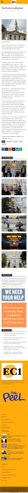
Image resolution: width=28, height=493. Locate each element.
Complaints (4, 425)
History (19, 439)
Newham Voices (14, 492)
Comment (9, 444)
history (20, 141)
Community (10, 439)
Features (14, 236)
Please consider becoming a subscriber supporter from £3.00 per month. (13, 287)
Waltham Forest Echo (16, 488)
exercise (16, 141)
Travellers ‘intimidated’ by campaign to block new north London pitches (14, 168)
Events (8, 236)
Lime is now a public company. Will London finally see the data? (15, 459)
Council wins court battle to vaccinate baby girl (16, 436)
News (3, 5)
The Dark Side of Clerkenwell (14, 440)
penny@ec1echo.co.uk (10, 469)
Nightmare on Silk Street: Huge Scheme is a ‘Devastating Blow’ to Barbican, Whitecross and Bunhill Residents (16, 447)
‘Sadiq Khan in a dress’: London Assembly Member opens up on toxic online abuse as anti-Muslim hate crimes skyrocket (14, 223)
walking (4, 144)
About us (4, 414)
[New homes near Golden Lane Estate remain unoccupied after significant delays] (4, 452)
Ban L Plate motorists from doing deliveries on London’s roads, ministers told (14, 186)
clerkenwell (9, 141)
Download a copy (6, 427)
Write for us (4, 417)
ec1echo (9, 477)
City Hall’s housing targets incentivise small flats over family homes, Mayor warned (14, 204)
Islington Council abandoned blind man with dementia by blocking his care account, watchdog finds (14, 259)
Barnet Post (22, 490)
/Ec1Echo (9, 472)
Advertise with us (6, 419)
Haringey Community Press (13, 490)
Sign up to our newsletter (7, 422)
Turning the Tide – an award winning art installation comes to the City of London (14, 241)
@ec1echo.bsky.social (11, 475)
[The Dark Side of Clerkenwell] (4, 441)
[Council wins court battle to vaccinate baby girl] (4, 436)
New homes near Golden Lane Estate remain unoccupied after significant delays (15, 453)
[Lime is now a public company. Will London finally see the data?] (4, 458)
